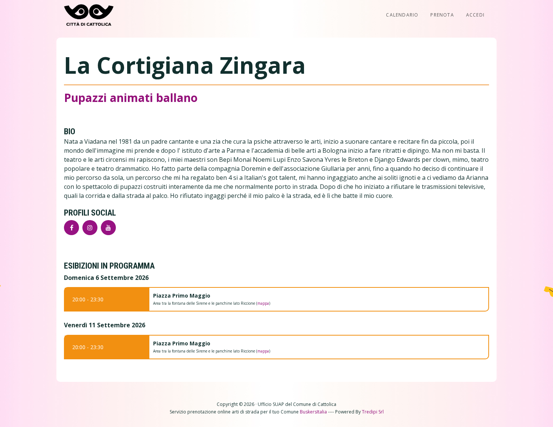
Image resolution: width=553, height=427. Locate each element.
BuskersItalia (313, 412)
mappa (263, 303)
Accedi (475, 15)
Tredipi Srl (373, 412)
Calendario (402, 15)
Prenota (442, 15)
